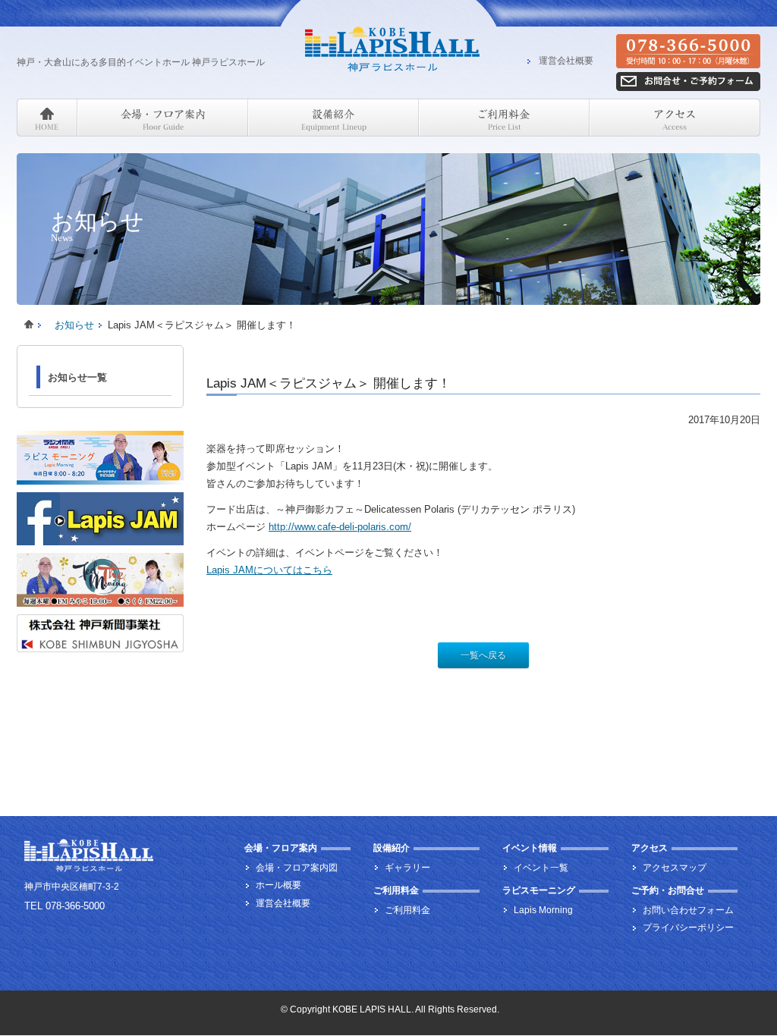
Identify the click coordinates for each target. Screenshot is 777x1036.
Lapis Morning (543, 910)
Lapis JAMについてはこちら (269, 570)
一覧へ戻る (483, 655)
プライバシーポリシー (688, 927)
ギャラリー (407, 867)
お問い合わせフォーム (688, 910)
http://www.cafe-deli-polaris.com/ (340, 526)
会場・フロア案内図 (297, 867)
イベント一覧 (541, 867)
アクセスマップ (674, 867)
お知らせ (74, 325)
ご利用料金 (407, 910)
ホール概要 (278, 885)
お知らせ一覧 (77, 377)
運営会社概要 (566, 61)
